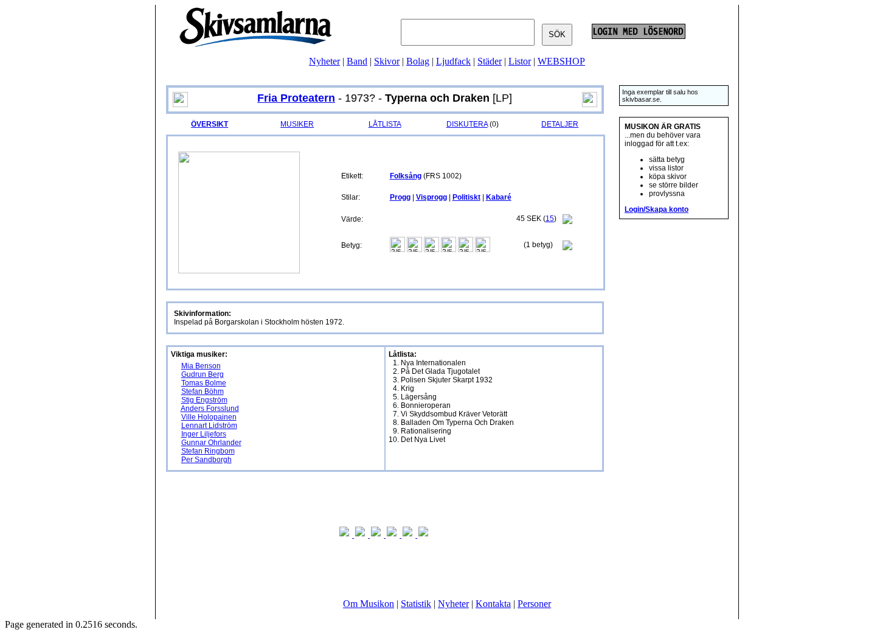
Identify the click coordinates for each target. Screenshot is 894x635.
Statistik (416, 603)
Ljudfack (453, 61)
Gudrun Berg (202, 374)
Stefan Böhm (202, 391)
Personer (534, 603)
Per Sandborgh (206, 459)
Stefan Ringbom (208, 451)
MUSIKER (297, 124)
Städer (489, 61)
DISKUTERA (467, 124)
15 (550, 218)
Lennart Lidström (209, 425)
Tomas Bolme (203, 383)
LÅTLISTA (385, 124)
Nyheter (324, 61)
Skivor (387, 61)
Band (357, 61)
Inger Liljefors (203, 434)
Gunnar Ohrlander (211, 442)
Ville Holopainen (209, 417)
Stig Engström (204, 400)
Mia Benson (201, 366)
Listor (519, 61)
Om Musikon (368, 603)
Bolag (417, 61)
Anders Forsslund (210, 408)
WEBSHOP (561, 61)
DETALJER (559, 124)
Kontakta (493, 603)
